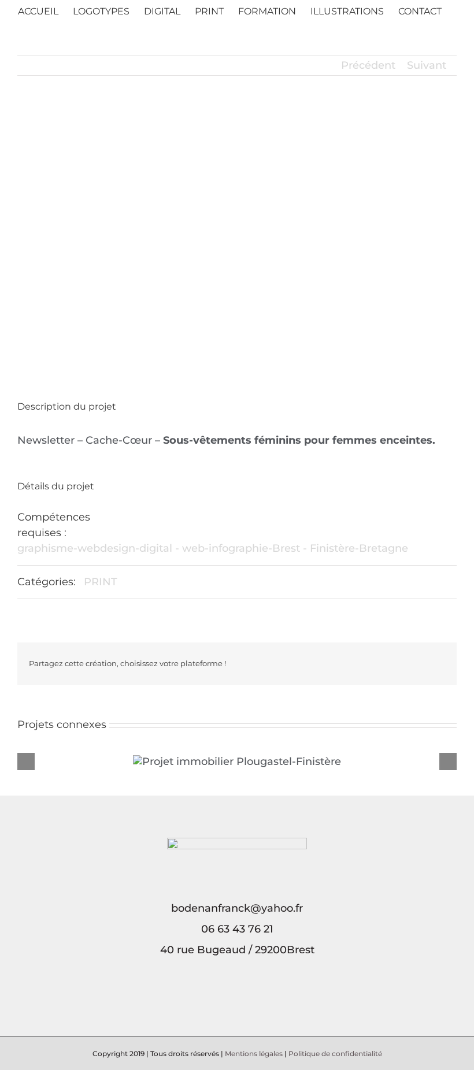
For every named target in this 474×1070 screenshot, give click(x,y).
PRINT (100, 581)
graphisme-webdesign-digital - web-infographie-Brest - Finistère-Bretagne (212, 548)
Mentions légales (254, 1053)
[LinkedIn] (245, 1000)
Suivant (426, 65)
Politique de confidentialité (335, 1053)
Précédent (368, 65)
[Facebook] (228, 1000)
